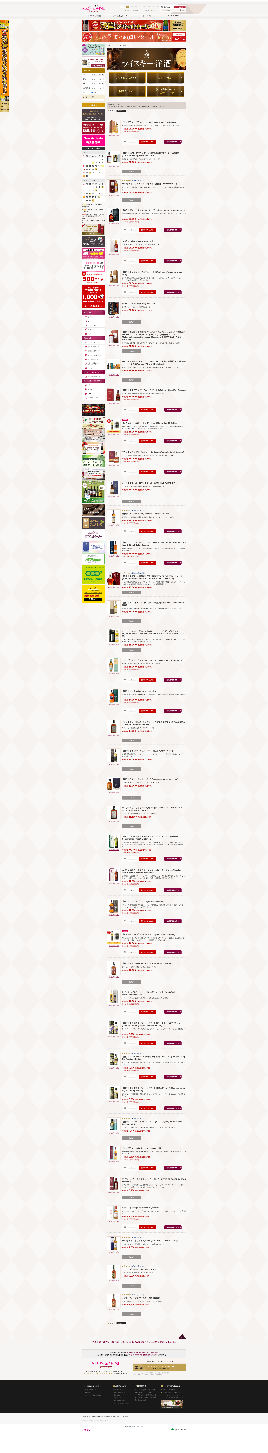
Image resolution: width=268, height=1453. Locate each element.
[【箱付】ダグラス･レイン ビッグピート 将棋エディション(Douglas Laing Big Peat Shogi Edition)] (114, 1093)
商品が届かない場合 (119, 1400)
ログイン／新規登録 (132, 10)
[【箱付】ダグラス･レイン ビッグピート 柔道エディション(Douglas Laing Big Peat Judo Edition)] (114, 1059)
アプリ (155, 10)
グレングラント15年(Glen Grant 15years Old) (141, 1148)
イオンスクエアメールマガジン (171, 1395)
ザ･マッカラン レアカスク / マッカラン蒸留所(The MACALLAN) (149, 184)
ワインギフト (147, 16)
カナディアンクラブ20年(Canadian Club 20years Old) (145, 514)
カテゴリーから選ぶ (94, 16)
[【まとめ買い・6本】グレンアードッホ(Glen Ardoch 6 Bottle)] (114, 937)
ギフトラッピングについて (121, 1403)
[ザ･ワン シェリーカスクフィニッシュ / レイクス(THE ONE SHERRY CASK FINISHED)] (114, 1184)
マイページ (145, 10)
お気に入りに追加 (114, 135)
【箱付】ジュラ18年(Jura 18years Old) (139, 691)
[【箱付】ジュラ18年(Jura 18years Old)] (114, 696)
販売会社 (85, 1416)
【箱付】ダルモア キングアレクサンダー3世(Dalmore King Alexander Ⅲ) (153, 210)
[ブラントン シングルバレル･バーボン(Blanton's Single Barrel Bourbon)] (114, 457)
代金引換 (87, 1392)
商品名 (123, 106)
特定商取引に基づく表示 (112, 1416)
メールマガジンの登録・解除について (173, 1398)
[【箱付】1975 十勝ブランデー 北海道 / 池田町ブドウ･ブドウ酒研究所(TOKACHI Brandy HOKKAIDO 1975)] (114, 158)
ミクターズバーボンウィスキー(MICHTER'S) (141, 1298)
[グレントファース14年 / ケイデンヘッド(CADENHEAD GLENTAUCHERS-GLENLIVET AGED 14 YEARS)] (114, 727)
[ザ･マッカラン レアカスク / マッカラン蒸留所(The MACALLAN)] (114, 186)
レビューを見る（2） (138, 1237)
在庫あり (161, 106)
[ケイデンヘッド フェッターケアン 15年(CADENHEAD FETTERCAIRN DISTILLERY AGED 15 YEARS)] (114, 812)
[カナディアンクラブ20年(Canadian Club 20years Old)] (114, 516)
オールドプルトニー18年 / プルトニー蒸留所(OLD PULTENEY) (148, 483)
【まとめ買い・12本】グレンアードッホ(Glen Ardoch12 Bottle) (149, 423)
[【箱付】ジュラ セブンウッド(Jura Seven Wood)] (114, 906)
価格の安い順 (136, 106)
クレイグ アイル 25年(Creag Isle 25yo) (138, 303)
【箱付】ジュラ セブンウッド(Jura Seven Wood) (143, 901)
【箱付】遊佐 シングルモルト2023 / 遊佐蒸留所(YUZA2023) (147, 751)
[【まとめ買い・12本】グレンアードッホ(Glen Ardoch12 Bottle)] (114, 426)
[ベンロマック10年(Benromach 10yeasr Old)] (114, 1212)
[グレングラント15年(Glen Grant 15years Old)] (114, 1153)
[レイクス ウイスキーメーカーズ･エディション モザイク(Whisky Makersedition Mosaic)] (114, 997)
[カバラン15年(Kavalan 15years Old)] (114, 246)
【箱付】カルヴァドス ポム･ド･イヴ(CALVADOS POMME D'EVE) (150, 779)
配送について (118, 1395)
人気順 (117, 106)
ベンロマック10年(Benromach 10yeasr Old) (141, 1208)
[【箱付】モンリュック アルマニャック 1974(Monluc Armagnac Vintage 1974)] (114, 277)
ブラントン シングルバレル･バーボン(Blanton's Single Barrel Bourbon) (153, 452)
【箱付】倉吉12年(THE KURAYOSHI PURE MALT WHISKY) (147, 963)
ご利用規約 (125, 1416)
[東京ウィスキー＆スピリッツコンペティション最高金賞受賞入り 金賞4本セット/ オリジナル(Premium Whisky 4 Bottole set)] (114, 366)
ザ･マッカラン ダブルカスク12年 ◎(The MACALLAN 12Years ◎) (150, 1241)
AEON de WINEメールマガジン (171, 1392)
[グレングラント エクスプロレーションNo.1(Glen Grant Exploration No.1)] (114, 665)
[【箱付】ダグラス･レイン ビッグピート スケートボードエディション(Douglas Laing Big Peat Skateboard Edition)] (114, 1028)
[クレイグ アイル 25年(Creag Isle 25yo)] (114, 308)
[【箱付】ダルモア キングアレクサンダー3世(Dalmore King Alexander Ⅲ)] (114, 215)
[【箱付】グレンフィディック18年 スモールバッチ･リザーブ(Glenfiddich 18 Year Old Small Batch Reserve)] (114, 547)
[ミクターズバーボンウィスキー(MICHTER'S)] (114, 1300)
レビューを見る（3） (138, 180)
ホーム (110, 45)
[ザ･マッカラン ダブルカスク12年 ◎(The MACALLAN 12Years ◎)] (114, 1243)
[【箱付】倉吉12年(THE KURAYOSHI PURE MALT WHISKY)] (114, 968)
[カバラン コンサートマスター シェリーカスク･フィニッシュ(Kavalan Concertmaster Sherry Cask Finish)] (114, 875)
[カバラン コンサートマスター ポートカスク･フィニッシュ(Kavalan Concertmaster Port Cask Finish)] (114, 841)
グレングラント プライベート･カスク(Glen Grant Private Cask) (149, 122)
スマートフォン (136, 1426)
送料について (118, 1398)
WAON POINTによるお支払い (93, 1395)
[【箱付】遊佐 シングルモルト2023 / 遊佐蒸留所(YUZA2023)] (114, 755)
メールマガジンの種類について (171, 1389)
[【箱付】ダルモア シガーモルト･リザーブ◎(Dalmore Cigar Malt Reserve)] (114, 395)
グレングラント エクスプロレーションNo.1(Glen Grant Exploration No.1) (153, 660)
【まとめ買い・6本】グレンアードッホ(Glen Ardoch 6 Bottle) (148, 934)
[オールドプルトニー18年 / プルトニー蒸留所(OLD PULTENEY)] (114, 488)
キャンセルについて (119, 1389)
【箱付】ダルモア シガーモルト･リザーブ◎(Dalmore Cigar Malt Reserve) (154, 390)
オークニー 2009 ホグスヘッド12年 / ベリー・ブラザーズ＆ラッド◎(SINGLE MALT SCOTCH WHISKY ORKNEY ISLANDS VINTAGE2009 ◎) (153, 633)
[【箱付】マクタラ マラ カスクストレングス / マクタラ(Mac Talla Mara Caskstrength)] (114, 1124)
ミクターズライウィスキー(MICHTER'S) (139, 1269)
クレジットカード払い (91, 1389)
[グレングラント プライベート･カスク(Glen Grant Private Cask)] (114, 127)
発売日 (129, 106)
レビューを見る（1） (138, 510)
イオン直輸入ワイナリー (121, 16)
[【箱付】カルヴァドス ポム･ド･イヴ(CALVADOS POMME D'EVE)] (114, 784)
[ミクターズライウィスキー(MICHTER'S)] (114, 1272)
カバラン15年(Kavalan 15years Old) (137, 241)
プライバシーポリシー (96, 1416)
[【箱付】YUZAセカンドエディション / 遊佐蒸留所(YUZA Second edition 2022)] (114, 607)
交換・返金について (119, 1392)
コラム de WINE (173, 16)
